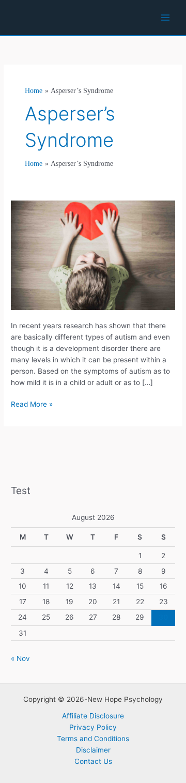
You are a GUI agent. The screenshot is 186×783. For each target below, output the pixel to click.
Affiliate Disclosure (93, 716)
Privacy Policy (93, 727)
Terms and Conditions (93, 738)
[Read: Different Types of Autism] (93, 254)
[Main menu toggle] (165, 17)
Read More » (32, 405)
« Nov (20, 658)
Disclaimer (93, 750)
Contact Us (93, 761)
